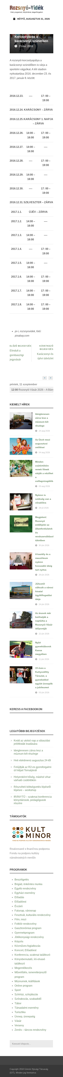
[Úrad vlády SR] (31, 833)
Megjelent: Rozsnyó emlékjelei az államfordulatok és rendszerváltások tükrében (44, 529)
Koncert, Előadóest (25, 950)
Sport (18, 990)
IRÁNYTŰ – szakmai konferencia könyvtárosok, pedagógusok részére (33, 800)
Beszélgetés (22, 879)
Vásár (18, 1021)
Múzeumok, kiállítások (27, 981)
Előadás (19, 897)
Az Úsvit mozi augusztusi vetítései (42, 443)
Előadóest (20, 901)
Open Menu (49, 9)
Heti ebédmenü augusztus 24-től (32, 760)
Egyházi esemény (25, 893)
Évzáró (19, 906)
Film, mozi (20, 919)
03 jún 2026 (44, 692)
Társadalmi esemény (27, 1007)
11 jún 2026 (44, 659)
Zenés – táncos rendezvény (30, 1029)
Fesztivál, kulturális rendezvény (33, 915)
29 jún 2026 (44, 575)
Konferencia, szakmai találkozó (32, 954)
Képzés (19, 941)
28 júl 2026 (44, 508)
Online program (23, 985)
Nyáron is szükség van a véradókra (43, 499)
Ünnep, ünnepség (25, 1016)
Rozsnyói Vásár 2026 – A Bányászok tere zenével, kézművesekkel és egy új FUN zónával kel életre (32, 389)
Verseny (19, 1025)
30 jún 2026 (44, 545)
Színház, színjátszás (26, 994)
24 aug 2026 (44, 431)
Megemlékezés (23, 968)
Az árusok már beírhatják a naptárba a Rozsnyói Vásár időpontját (43, 621)
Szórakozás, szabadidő (28, 998)
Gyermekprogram (24, 932)
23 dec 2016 (26, 46)
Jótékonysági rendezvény (29, 937)
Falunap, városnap (25, 910)
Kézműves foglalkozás (27, 945)
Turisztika (20, 1012)
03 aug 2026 (44, 486)
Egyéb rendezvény (25, 888)
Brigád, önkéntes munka (28, 884)
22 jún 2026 (44, 634)
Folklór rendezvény (26, 923)
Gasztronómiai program (28, 928)
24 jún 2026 (44, 604)
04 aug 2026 (44, 452)
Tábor (18, 1003)
